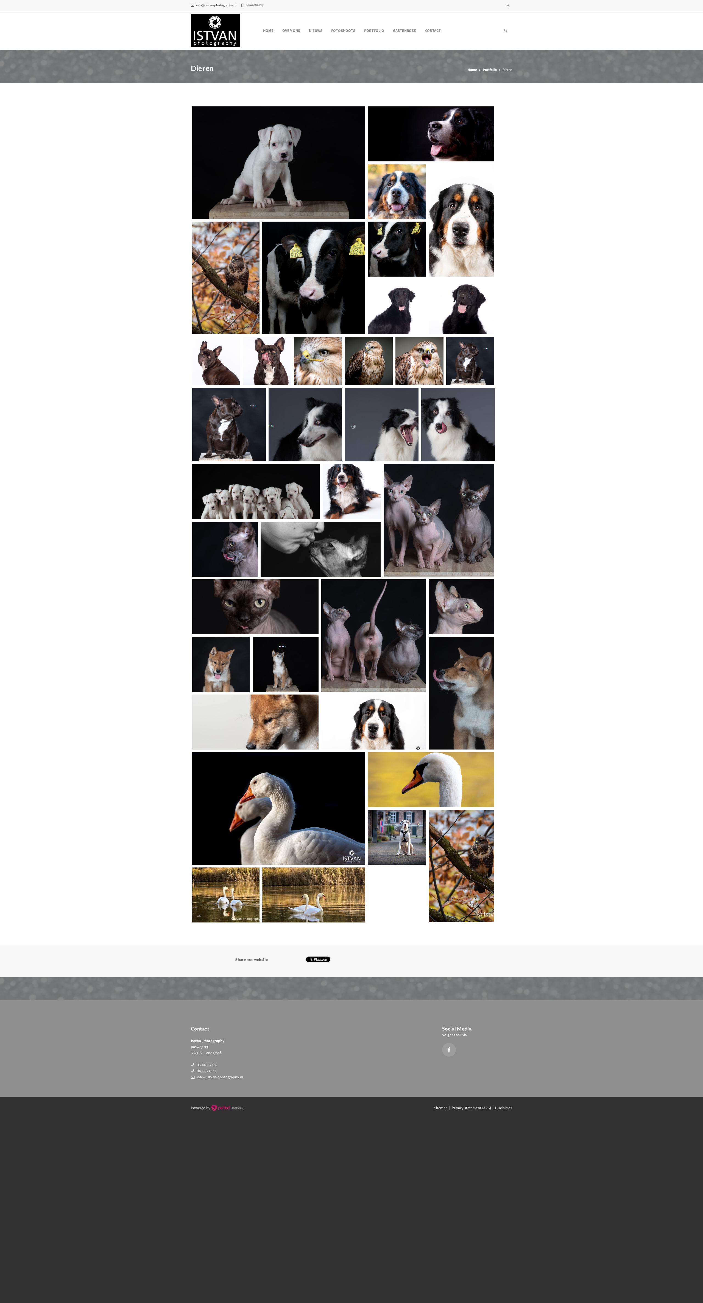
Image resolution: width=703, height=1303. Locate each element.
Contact (433, 31)
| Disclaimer (501, 1108)
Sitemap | (443, 1108)
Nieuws (315, 31)
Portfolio (374, 31)
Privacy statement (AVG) (471, 1108)
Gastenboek (404, 31)
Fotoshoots (343, 31)
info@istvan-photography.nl (216, 5)
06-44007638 (207, 1065)
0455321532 (206, 1071)
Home (268, 31)
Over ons (291, 31)
